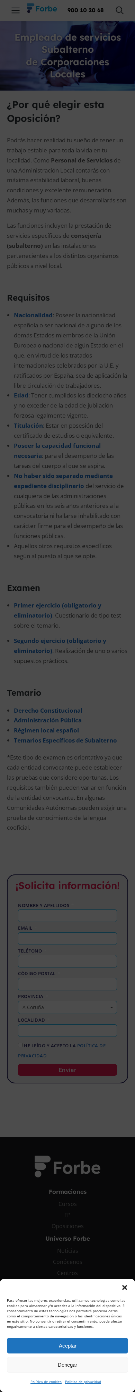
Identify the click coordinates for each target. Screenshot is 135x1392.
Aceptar (67, 1346)
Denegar (67, 1365)
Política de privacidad (83, 1381)
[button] (124, 1287)
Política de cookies (46, 1381)
